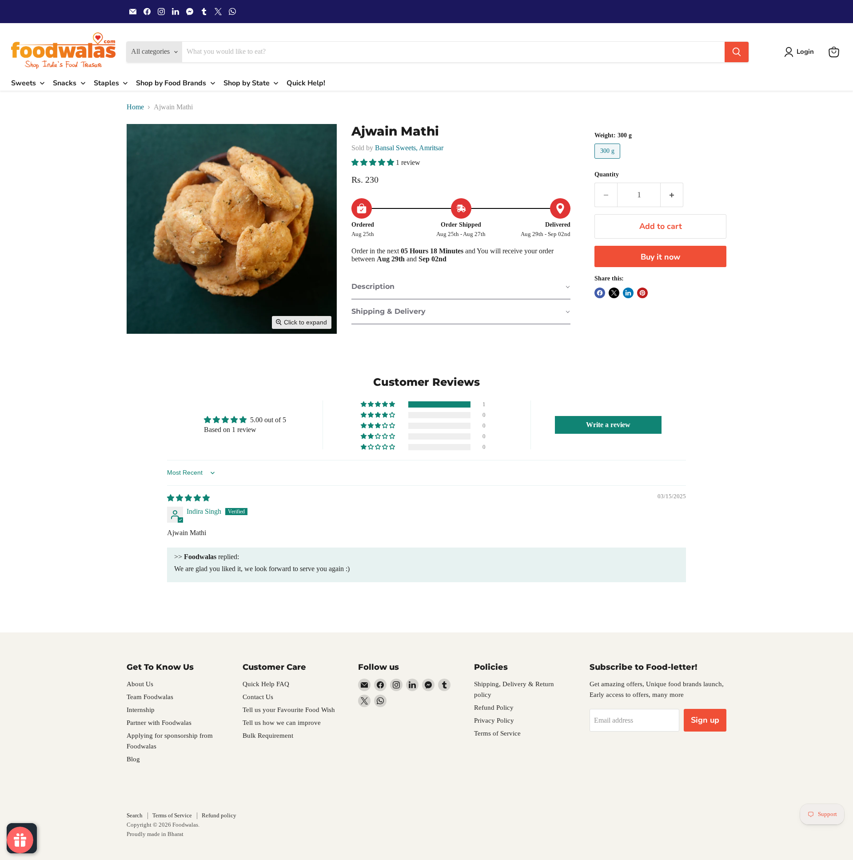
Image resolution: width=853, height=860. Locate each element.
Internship (141, 709)
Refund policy (219, 815)
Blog (133, 759)
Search (135, 815)
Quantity (606, 174)
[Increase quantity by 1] (672, 195)
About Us (140, 684)
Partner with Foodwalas (159, 722)
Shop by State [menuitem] (246, 83)
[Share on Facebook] (599, 293)
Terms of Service (497, 733)
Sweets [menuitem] (23, 83)
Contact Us (258, 696)
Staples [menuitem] (106, 83)
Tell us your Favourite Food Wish (289, 709)
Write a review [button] (608, 424)
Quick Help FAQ (266, 684)
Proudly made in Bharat (155, 834)
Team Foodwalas (150, 696)
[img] (188, 498)
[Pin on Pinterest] (642, 293)
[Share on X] (614, 293)
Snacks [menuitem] (64, 83)
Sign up (705, 720)
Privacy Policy (494, 720)
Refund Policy (494, 707)
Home (135, 107)
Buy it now (660, 257)
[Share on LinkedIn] (628, 293)
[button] (800, 52)
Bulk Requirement (268, 735)
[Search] (737, 52)
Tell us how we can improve (282, 722)
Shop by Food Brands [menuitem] (171, 83)
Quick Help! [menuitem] (306, 83)
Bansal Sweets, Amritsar (409, 148)
